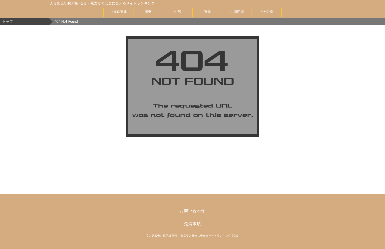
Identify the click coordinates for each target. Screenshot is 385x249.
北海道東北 (118, 12)
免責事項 (192, 223)
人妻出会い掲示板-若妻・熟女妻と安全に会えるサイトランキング (102, 3)
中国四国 (237, 12)
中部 (177, 12)
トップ (7, 21)
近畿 (207, 12)
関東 (148, 12)
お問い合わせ (192, 210)
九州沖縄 (266, 12)
